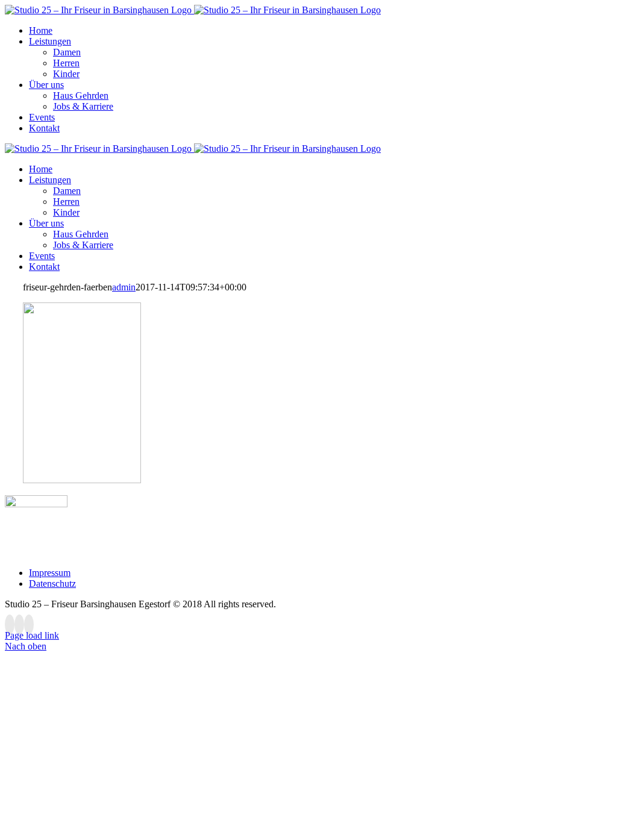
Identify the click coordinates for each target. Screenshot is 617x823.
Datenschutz (52, 583)
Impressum (49, 573)
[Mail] (29, 624)
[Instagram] (19, 624)
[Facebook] (9, 624)
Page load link (32, 635)
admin (124, 287)
